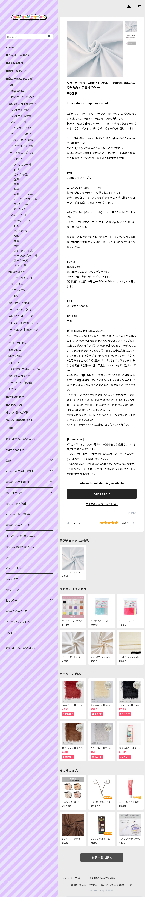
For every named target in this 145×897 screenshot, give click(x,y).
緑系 (16, 189)
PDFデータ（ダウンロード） (26, 97)
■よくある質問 (14, 63)
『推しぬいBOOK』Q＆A (19, 420)
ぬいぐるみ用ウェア (19, 375)
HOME (10, 47)
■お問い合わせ (15, 396)
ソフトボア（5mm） (21, 115)
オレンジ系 (20, 209)
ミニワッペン (18, 290)
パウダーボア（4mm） (23, 139)
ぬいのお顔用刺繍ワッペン (23, 329)
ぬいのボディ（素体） (19, 302)
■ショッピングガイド (18, 55)
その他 (12, 389)
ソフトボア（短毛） (21, 109)
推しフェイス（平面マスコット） (25, 322)
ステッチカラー (19, 284)
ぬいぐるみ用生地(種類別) (23, 103)
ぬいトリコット (19, 121)
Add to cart (102, 494)
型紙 (11, 85)
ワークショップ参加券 (20, 382)
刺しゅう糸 (14, 363)
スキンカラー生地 (21, 127)
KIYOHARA (15, 356)
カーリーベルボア (21, 133)
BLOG (9, 427)
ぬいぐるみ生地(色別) (20, 152)
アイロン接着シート (22, 278)
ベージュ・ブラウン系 (25, 199)
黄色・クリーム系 (23, 194)
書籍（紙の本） (19, 91)
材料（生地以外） (17, 272)
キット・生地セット (18, 342)
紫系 (16, 179)
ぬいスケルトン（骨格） (20, 309)
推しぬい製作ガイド (17, 412)
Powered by (97, 890)
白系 (16, 169)
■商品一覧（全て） (16, 70)
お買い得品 (14, 349)
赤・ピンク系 (21, 174)
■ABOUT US (14, 404)
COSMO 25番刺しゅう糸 (25, 369)
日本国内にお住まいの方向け (102, 504)
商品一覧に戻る (101, 857)
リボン (14, 296)
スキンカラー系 (22, 164)
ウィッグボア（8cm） (22, 145)
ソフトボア (17, 158)
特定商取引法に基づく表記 (102, 878)
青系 (16, 184)
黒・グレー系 (21, 204)
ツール (12, 336)
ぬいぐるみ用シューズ (20, 316)
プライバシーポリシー (73, 878)
